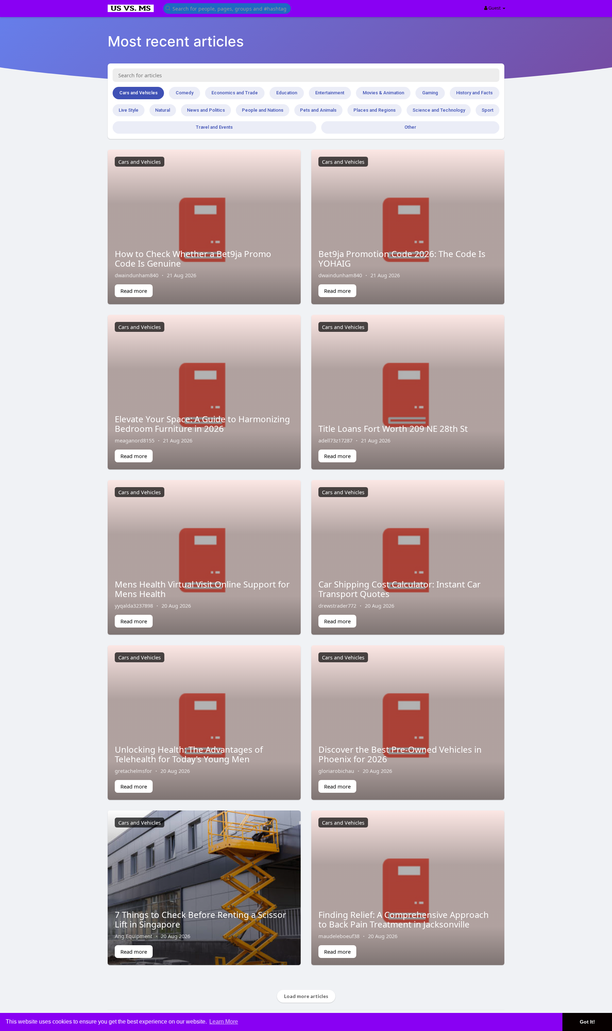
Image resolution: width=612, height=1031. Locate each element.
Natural (162, 110)
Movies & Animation (383, 92)
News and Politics (206, 110)
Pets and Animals (318, 110)
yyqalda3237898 (134, 605)
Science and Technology (439, 110)
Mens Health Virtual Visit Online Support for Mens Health (202, 588)
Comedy (184, 92)
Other (410, 127)
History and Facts (474, 92)
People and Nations (262, 110)
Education (286, 92)
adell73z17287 (335, 440)
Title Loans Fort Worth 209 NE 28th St (393, 428)
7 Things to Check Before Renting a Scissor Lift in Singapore (200, 919)
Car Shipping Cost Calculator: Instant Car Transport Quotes (399, 588)
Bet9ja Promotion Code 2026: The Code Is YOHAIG (402, 258)
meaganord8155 (134, 440)
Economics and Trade (234, 92)
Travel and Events (214, 127)
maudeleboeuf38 (338, 936)
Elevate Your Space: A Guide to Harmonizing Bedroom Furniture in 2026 (202, 423)
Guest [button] (494, 8)
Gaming (430, 92)
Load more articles (306, 996)
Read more (133, 290)
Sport (487, 110)
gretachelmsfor (133, 770)
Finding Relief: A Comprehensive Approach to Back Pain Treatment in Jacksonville (403, 919)
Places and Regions (374, 110)
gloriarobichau (336, 770)
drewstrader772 (337, 605)
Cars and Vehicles (138, 92)
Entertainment (329, 92)
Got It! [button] (587, 1022)
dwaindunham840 (136, 275)
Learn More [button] (223, 1022)
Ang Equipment (133, 936)
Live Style (128, 110)
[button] (227, 8)
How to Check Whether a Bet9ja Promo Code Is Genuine (193, 258)
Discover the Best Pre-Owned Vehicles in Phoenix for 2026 (400, 753)
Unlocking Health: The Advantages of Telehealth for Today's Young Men (189, 753)
